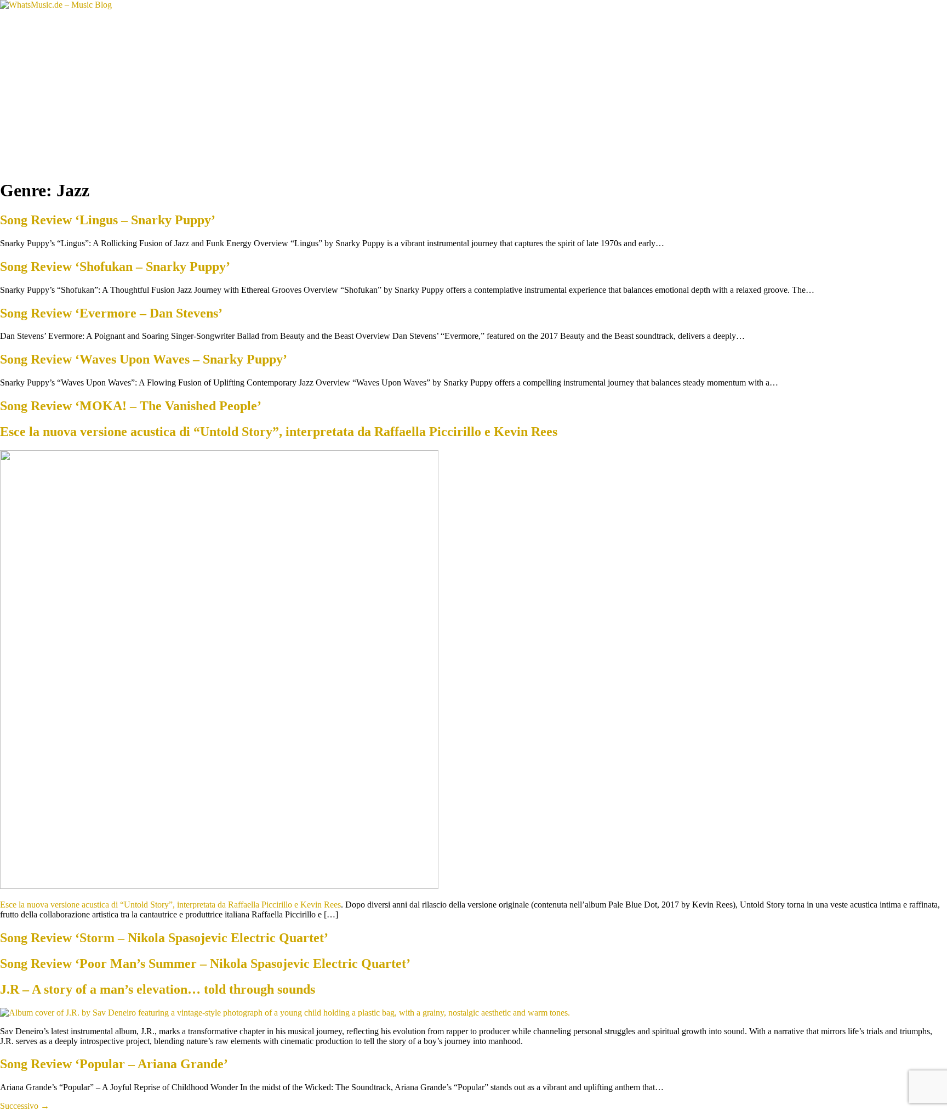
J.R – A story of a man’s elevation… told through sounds (157, 989)
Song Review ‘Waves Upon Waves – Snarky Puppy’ (143, 359)
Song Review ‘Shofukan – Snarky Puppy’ (115, 266)
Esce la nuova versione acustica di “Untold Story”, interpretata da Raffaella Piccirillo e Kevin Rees (278, 431)
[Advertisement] (473, 92)
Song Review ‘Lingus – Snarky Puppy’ (107, 220)
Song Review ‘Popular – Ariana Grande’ (114, 1064)
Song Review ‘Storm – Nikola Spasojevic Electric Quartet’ (164, 938)
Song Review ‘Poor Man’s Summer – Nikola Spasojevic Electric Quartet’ (205, 963)
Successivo (24, 1105)
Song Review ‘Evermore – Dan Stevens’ (111, 313)
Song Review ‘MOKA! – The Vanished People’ (130, 406)
